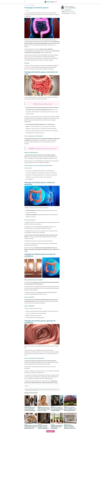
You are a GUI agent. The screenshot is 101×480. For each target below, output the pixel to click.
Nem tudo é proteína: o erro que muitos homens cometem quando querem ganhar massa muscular (57, 409)
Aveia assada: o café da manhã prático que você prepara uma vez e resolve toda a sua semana (30, 427)
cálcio (46, 370)
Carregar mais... (50, 431)
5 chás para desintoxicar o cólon (45, 104)
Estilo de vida (26, 5)
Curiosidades (32, 5)
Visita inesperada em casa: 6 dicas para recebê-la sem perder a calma (30, 409)
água (33, 350)
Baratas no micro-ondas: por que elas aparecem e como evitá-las (70, 427)
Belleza (39, 406)
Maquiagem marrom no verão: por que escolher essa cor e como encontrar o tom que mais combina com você (44, 409)
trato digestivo (27, 67)
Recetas (25, 424)
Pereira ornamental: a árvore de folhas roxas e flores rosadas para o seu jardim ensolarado (70, 409)
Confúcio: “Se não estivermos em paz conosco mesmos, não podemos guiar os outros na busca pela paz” (43, 427)
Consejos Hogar (27, 406)
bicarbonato (33, 292)
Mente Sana (40, 424)
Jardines (65, 406)
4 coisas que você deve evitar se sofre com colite (45, 148)
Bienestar (52, 406)
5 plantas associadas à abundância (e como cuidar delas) (57, 427)
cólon (54, 226)
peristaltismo (43, 126)
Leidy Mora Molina (72, 7)
